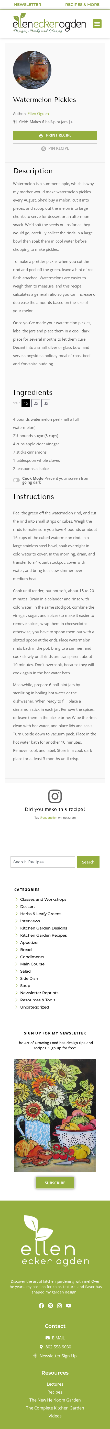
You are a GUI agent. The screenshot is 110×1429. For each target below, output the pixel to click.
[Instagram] (59, 1305)
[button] (97, 23)
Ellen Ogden (38, 113)
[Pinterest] (50, 1305)
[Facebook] (41, 1305)
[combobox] (42, 862)
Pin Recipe (58, 148)
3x (46, 403)
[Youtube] (68, 1305)
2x (36, 403)
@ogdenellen (48, 817)
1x (26, 403)
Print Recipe (58, 135)
